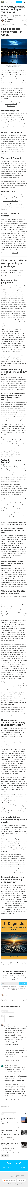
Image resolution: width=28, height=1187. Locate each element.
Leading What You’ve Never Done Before (9, 1144)
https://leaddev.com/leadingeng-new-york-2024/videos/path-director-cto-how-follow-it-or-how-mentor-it (13, 83)
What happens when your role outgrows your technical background (9, 1147)
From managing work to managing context (10, 1122)
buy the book (11, 106)
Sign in (25, 2)
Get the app (21, 1180)
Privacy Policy (14, 989)
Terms (22, 1175)
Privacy (18, 1175)
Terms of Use (21, 986)
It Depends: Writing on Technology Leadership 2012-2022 (14, 141)
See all (4, 1155)
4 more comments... (6, 1106)
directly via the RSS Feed (18, 183)
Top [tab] (3, 1114)
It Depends (15, 253)
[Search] (25, 1113)
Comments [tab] (4, 1011)
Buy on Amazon (5, 963)
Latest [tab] (6, 1114)
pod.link (23, 185)
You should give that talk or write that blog (13, 121)
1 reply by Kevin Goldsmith (12, 1060)
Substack (6, 1184)
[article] (14, 1122)
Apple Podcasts (20, 181)
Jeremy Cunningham (9, 1024)
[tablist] (7, 1011)
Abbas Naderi (7, 1065)
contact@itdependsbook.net (10, 201)
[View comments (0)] (9, 1127)
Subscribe (19, 2)
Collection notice (14, 1176)
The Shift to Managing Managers (8, 1119)
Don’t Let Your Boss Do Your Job (9, 1131)
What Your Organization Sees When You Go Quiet (10, 1135)
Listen (24, 20)
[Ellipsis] (26, 1025)
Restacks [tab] (11, 1011)
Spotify (3, 183)
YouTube (8, 183)
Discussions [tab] (12, 1114)
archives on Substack (11, 104)
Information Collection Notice (16, 988)
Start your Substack (10, 1180)
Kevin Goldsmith (9, 19)
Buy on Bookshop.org (17, 963)
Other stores (11, 965)
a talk (5, 221)
